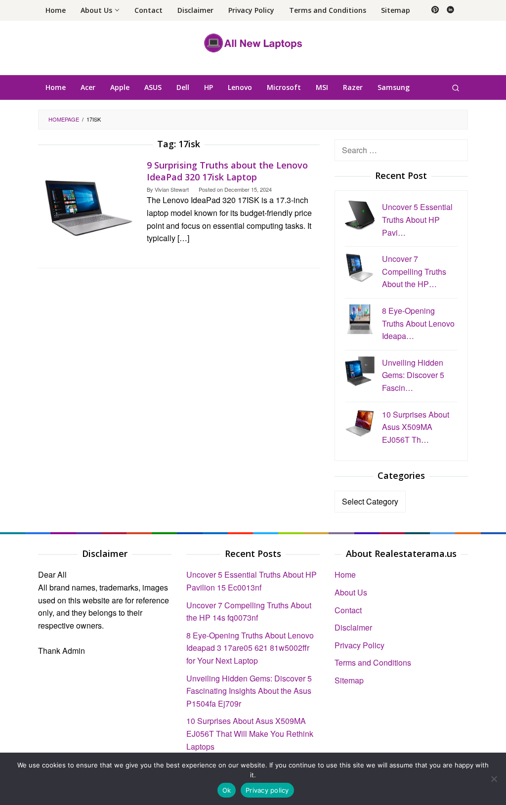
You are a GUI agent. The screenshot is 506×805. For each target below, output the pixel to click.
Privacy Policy (359, 645)
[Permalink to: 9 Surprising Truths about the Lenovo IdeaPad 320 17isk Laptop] (87, 207)
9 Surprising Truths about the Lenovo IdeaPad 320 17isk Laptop (227, 171)
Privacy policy (267, 790)
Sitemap (349, 680)
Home (345, 574)
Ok (226, 790)
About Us (351, 592)
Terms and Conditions (373, 662)
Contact (348, 610)
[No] (494, 779)
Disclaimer (353, 627)
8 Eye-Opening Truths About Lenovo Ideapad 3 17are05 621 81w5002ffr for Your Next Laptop (250, 648)
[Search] (455, 87)
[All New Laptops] (253, 42)
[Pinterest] (435, 10)
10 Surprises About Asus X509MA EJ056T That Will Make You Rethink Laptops (249, 733)
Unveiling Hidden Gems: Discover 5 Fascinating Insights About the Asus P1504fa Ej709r (249, 691)
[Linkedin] (450, 10)
